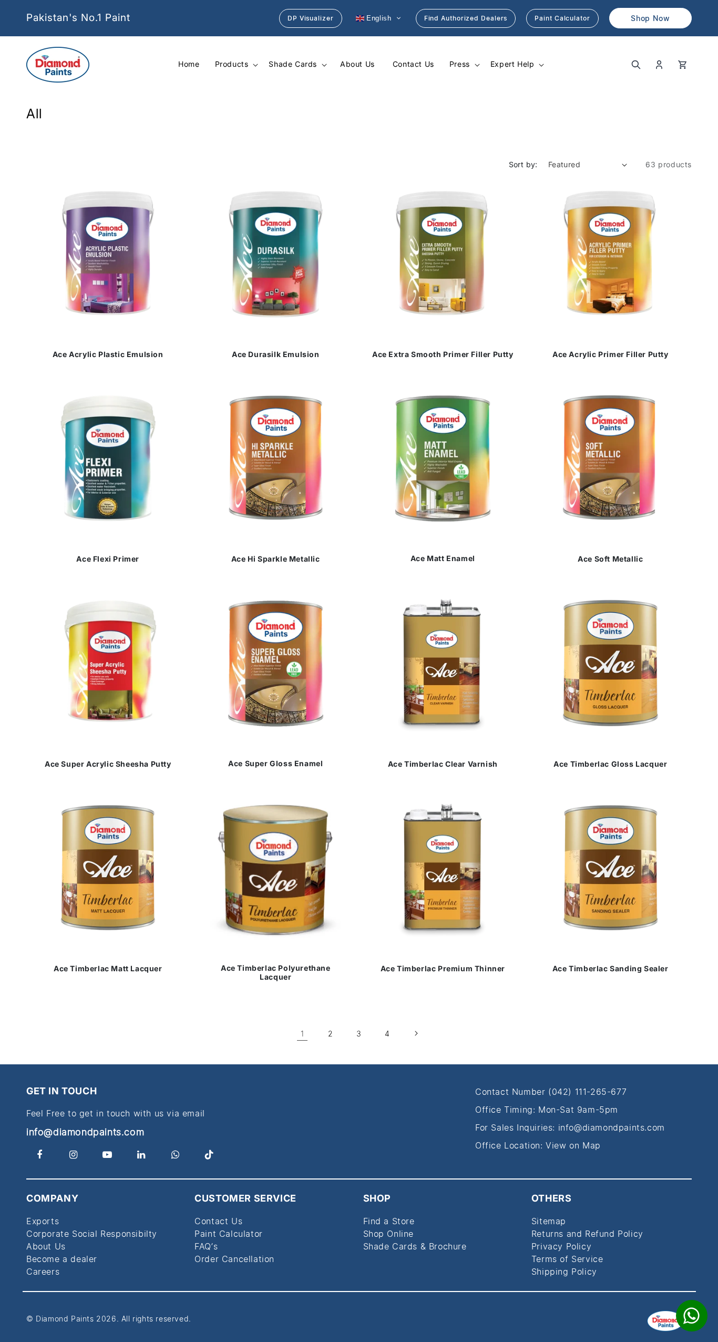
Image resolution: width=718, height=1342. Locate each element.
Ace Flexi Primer (107, 559)
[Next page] (415, 1033)
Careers (42, 1271)
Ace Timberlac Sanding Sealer (610, 968)
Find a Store (389, 1221)
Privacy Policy (561, 1246)
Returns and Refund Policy (587, 1233)
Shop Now (650, 18)
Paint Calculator (562, 18)
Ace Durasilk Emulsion (275, 354)
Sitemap (548, 1221)
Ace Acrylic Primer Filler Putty (610, 354)
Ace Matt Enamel (443, 559)
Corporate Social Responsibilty (91, 1233)
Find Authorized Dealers (466, 18)
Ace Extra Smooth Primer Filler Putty (443, 354)
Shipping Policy (564, 1271)
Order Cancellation (234, 1259)
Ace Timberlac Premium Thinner (443, 968)
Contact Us (218, 1221)
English (378, 18)
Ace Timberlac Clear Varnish (443, 763)
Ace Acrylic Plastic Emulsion (108, 354)
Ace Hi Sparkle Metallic (275, 559)
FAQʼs (206, 1246)
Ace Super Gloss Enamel (275, 763)
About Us (46, 1246)
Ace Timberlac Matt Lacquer (108, 968)
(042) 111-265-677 (587, 1091)
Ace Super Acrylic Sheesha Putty (108, 763)
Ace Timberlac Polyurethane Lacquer (275, 972)
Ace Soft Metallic (610, 559)
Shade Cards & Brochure (415, 1246)
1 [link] (302, 1033)
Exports (42, 1221)
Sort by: (523, 164)
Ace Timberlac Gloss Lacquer (610, 763)
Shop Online (388, 1233)
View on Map (573, 1145)
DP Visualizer (311, 18)
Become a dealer (61, 1259)
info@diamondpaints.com (85, 1131)
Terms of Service (567, 1259)
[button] (236, 64)
